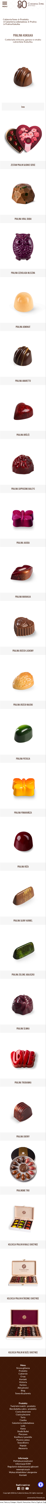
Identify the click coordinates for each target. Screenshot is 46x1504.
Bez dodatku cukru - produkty (23, 1409)
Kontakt (23, 1379)
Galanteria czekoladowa (23, 1423)
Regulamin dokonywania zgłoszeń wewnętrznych (23, 1468)
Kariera (23, 1385)
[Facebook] (18, 1488)
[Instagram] (22, 1488)
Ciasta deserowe (23, 1411)
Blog (23, 1390)
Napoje (23, 1445)
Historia (23, 1382)
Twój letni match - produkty (23, 1406)
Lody (23, 1425)
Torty (23, 1417)
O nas (23, 1376)
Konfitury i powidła (23, 1437)
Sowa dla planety (23, 1393)
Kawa (23, 1428)
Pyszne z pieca (23, 1440)
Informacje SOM (23, 1463)
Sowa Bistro (23, 1442)
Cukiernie (23, 1373)
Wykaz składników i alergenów (23, 1472)
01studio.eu (40, 1498)
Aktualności (23, 1387)
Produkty (23, 1371)
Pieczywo (23, 1434)
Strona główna (23, 1368)
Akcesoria (23, 1448)
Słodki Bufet (23, 1431)
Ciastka (23, 1420)
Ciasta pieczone (23, 1414)
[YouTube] (27, 1488)
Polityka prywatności (23, 1461)
